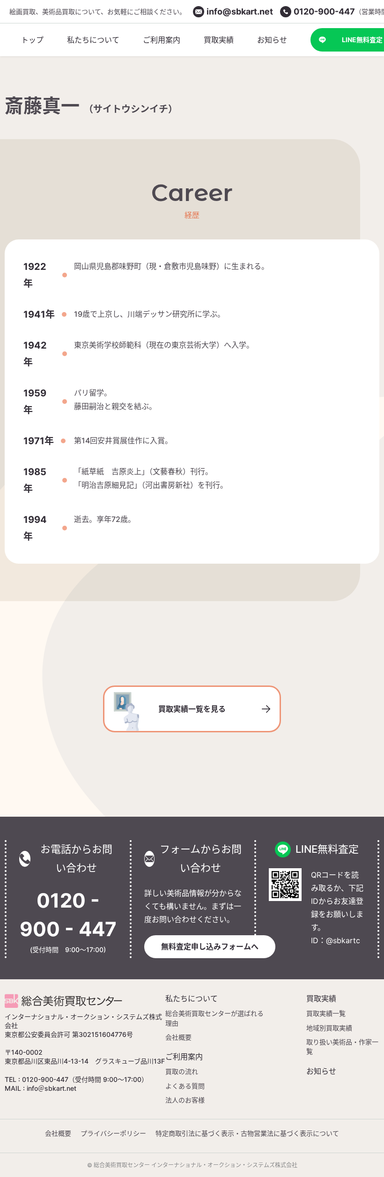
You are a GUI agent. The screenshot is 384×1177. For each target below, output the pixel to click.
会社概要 (178, 1037)
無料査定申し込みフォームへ (209, 946)
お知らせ (321, 1071)
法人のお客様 (185, 1100)
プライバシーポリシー (113, 1133)
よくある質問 (185, 1086)
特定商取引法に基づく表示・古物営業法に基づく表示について (247, 1133)
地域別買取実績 (329, 1028)
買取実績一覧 (326, 1013)
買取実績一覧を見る (192, 709)
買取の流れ (181, 1071)
